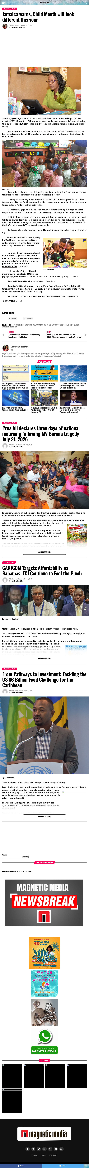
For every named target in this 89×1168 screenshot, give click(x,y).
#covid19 (29, 325)
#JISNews (48, 325)
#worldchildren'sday (10, 327)
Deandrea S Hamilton (18, 27)
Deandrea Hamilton (17, 447)
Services (44, 1155)
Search (4, 855)
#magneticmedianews (72, 325)
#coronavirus (19, 325)
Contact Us (53, 1155)
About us (35, 1155)
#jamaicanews (38, 325)
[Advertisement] (44, 48)
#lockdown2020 (58, 325)
